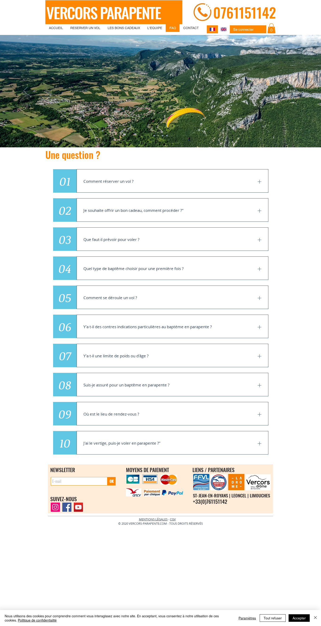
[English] (223, 29)
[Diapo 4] (167, 135)
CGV (173, 519)
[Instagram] (55, 507)
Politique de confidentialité (37, 620)
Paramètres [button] (247, 618)
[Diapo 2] (158, 135)
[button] (271, 28)
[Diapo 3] (162, 135)
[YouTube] (78, 507)
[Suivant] (295, 91)
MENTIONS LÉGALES (153, 519)
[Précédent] (25, 91)
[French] (212, 29)
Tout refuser (273, 618)
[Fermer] (315, 618)
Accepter (299, 618)
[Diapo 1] (154, 135)
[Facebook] (66, 507)
